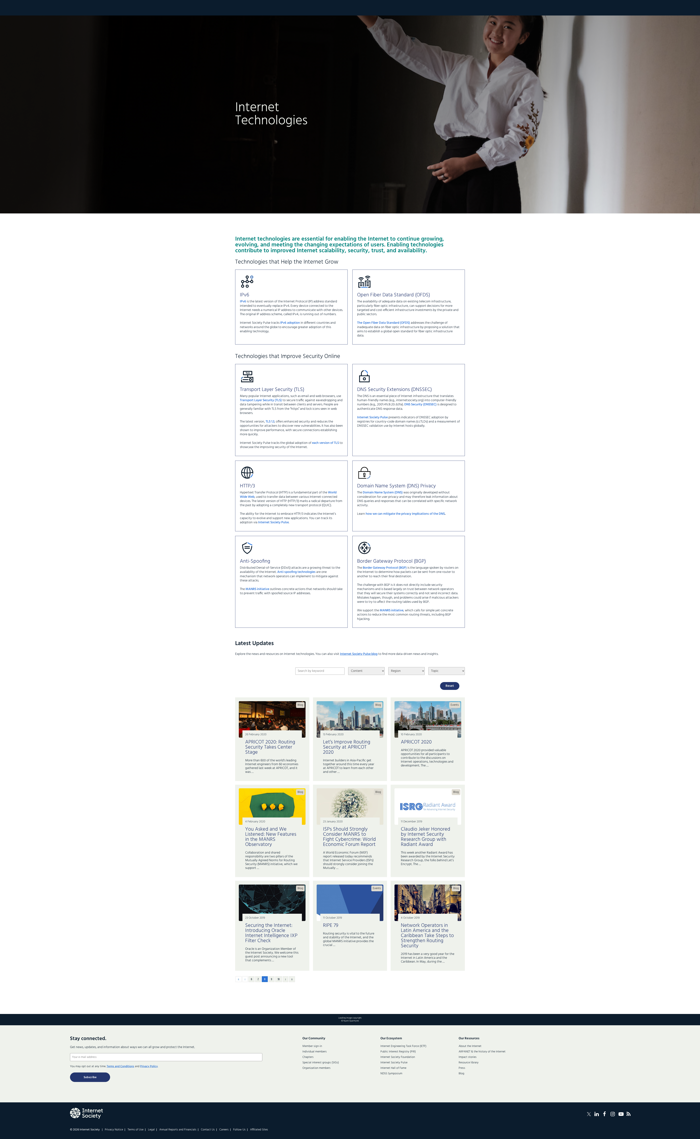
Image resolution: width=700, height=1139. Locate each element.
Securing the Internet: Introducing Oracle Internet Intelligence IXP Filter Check (271, 933)
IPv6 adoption (289, 323)
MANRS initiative (257, 589)
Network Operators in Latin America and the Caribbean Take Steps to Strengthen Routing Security (427, 935)
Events (455, 705)
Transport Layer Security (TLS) (261, 400)
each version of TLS (325, 443)
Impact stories (468, 1057)
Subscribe (90, 1077)
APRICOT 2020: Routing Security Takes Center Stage (270, 747)
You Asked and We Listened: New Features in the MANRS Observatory (270, 837)
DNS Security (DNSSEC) (420, 404)
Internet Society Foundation (397, 1057)
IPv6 (243, 301)
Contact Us (208, 1129)
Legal (151, 1129)
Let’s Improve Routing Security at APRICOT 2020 (346, 747)
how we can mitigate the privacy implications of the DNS (405, 514)
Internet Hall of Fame (393, 1068)
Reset (450, 686)
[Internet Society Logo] (86, 1113)
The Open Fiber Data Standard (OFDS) (383, 323)
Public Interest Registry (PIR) (398, 1051)
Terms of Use (135, 1129)
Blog (300, 705)
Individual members (314, 1051)
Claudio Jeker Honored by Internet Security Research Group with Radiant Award (425, 837)
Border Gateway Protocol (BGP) (385, 568)
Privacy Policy (149, 1066)
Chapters (308, 1057)
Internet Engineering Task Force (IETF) (403, 1046)
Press (462, 1068)
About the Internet (470, 1046)
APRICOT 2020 (416, 742)
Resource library (469, 1062)
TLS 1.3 (270, 421)
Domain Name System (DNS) (383, 492)
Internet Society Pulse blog (359, 654)
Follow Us (239, 1129)
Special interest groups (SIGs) (320, 1062)
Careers (224, 1129)
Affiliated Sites (259, 1129)
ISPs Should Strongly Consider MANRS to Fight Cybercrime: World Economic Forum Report (349, 837)
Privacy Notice (114, 1129)
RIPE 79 (330, 925)
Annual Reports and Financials (177, 1129)
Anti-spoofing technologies (296, 572)
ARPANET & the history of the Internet (482, 1051)
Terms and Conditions (120, 1066)
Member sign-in (312, 1046)
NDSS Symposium (391, 1073)
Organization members (316, 1068)
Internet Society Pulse (372, 417)
